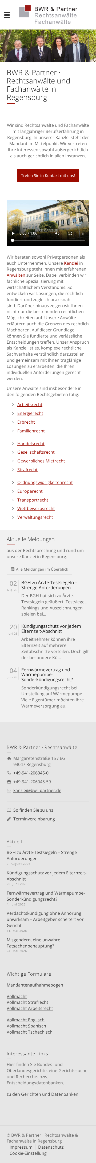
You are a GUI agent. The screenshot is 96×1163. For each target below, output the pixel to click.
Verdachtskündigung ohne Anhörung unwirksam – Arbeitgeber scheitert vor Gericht (45, 919)
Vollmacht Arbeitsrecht (30, 1008)
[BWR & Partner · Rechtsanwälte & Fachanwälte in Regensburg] (48, 14)
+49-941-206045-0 (31, 773)
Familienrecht (31, 431)
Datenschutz (50, 1147)
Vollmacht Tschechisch (30, 1032)
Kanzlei (71, 263)
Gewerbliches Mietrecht (41, 461)
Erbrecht (26, 422)
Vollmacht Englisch (26, 1020)
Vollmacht (17, 996)
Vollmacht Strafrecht (27, 1002)
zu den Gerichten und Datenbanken (42, 1094)
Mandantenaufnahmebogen (35, 985)
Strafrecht (27, 470)
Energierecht (30, 413)
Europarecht (30, 491)
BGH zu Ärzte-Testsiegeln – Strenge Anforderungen (49, 585)
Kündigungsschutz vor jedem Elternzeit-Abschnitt (51, 629)
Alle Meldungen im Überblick (42, 569)
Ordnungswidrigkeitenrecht (45, 482)
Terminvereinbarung (34, 819)
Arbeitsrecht (29, 404)
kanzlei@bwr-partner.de (37, 790)
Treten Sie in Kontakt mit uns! (48, 175)
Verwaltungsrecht (35, 517)
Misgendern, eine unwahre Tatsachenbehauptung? (33, 943)
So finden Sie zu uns (33, 810)
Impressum (21, 1147)
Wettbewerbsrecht (36, 508)
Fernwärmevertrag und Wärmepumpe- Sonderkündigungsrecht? (47, 674)
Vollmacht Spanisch (26, 1026)
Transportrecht (32, 500)
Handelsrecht (31, 443)
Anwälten (16, 275)
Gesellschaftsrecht (36, 452)
